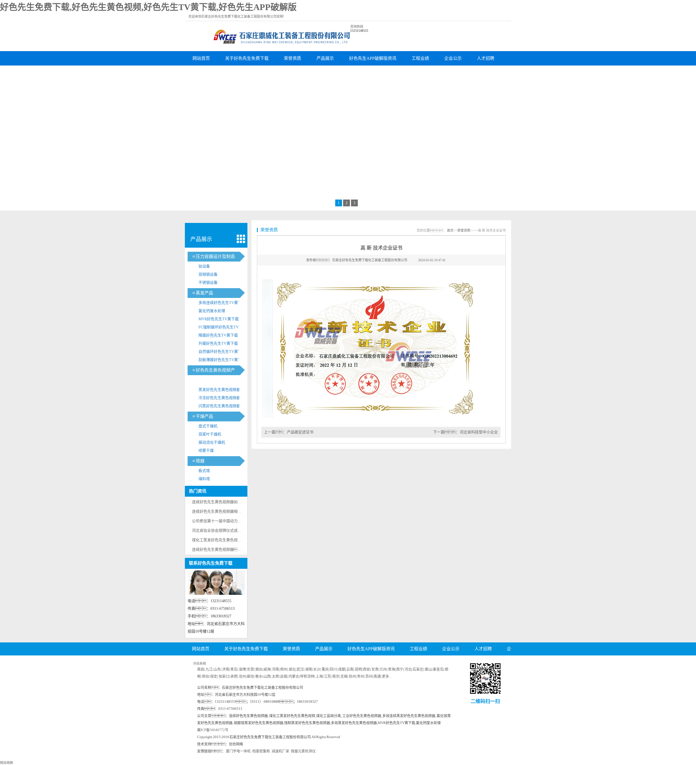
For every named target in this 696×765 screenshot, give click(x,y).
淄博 (242, 669)
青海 (391, 669)
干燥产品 (204, 416)
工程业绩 (420, 58)
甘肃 (374, 669)
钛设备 (204, 266)
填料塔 (204, 479)
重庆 (325, 669)
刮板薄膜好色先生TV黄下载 (222, 360)
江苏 (327, 676)
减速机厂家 (280, 751)
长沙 (316, 669)
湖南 (308, 669)
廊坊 (250, 676)
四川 (333, 669)
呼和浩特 (307, 676)
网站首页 (201, 58)
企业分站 (387, 662)
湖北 (292, 669)
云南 (349, 669)
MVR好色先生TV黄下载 (218, 319)
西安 (366, 669)
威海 (267, 669)
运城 (283, 676)
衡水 (258, 676)
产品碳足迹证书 (300, 432)
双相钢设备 (207, 274)
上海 (319, 676)
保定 (213, 676)
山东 (217, 669)
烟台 (258, 669)
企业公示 (453, 58)
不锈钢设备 (207, 283)
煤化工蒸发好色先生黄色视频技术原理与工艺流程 (234, 540)
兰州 (383, 669)
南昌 (200, 669)
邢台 (205, 676)
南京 (335, 676)
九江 (209, 669)
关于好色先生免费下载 (247, 58)
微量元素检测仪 (303, 751)
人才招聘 (485, 58)
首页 (450, 230)
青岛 (233, 669)
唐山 (428, 669)
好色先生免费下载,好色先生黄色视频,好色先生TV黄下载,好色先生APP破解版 (148, 7)
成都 (341, 669)
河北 (408, 669)
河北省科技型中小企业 (479, 432)
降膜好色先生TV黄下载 (218, 335)
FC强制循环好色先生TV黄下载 (224, 327)
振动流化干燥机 (211, 442)
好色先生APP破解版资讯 (372, 58)
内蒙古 (293, 676)
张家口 (224, 676)
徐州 (352, 676)
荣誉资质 (292, 58)
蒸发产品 (204, 293)
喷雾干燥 (206, 451)
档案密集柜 (261, 751)
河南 (275, 669)
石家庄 (418, 669)
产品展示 (325, 58)
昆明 (358, 669)
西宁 (399, 669)
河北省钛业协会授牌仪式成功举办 (220, 530)
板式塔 (204, 471)
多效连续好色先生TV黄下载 (222, 303)
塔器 (200, 461)
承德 (233, 676)
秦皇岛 (438, 669)
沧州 (242, 676)
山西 (267, 676)
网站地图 (6, 763)
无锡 (343, 676)
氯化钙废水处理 (211, 311)
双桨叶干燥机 (209, 434)
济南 (225, 669)
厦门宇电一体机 (238, 751)
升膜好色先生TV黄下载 (218, 343)
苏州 (368, 676)
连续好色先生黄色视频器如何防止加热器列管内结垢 (235, 502)
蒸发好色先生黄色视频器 (219, 390)
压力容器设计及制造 (215, 256)
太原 (275, 676)
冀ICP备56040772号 (212, 730)
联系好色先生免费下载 (247, 72)
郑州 (283, 669)
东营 (250, 669)
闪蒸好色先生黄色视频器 (219, 406)
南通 (377, 676)
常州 (360, 676)
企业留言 (201, 72)
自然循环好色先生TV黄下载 (222, 352)
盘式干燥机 (207, 426)
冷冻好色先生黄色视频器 (219, 398)
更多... (386, 676)
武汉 (300, 669)
